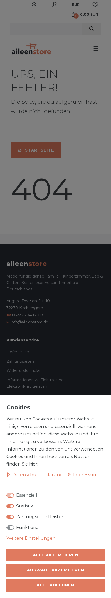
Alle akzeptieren (55, 555)
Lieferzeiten (17, 352)
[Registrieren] (55, 4)
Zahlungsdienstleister (39, 516)
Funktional (28, 527)
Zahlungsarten (20, 361)
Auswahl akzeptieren (55, 570)
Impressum (85, 474)
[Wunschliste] (95, 5)
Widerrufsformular (23, 370)
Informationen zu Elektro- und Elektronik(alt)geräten (35, 383)
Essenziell (26, 495)
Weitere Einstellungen (31, 538)
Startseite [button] (39, 150)
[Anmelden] (35, 4)
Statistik (24, 506)
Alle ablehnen (55, 585)
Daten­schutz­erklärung (38, 474)
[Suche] (91, 29)
